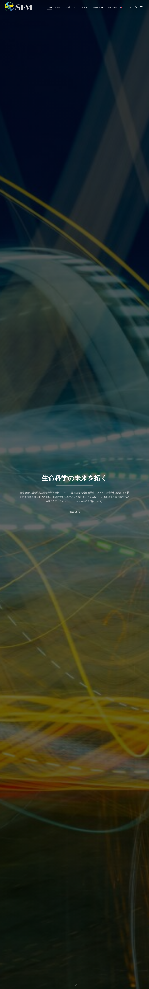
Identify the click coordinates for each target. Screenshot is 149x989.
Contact (129, 7)
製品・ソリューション (75, 7)
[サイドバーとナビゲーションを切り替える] (142, 7)
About (57, 7)
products (74, 512)
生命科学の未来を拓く (74, 478)
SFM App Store (97, 7)
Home (49, 7)
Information (112, 7)
